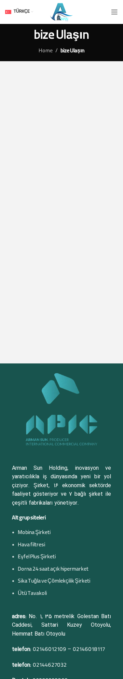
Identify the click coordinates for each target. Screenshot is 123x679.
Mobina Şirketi (34, 533)
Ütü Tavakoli (32, 594)
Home (46, 51)
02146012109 (49, 650)
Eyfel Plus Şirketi (37, 557)
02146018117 (89, 650)
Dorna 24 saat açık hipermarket (53, 569)
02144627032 (50, 665)
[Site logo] (61, 12)
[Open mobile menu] (114, 12)
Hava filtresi (31, 545)
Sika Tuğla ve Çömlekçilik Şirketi (54, 581)
